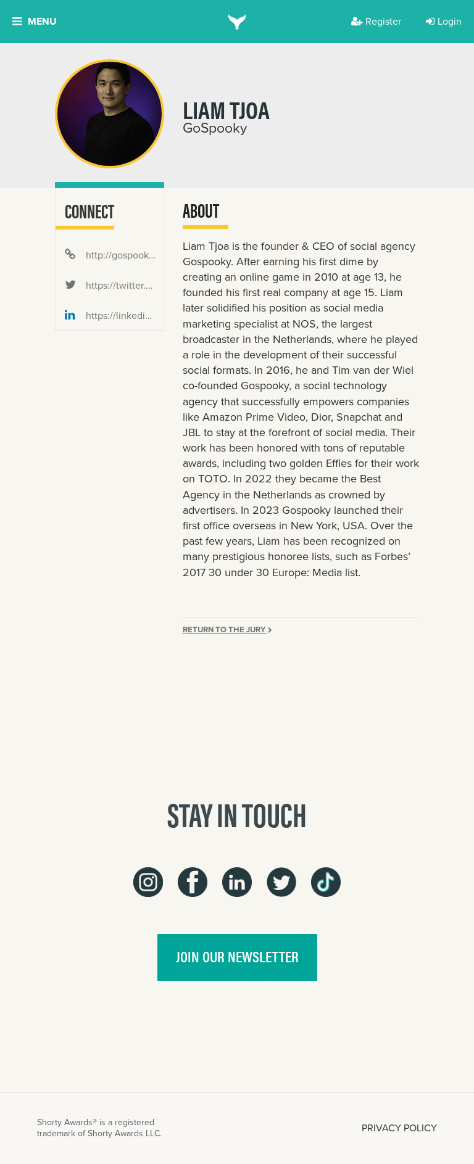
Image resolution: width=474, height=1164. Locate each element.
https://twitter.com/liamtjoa (123, 285)
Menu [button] (42, 21)
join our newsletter (237, 956)
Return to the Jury (225, 629)
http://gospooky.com (123, 255)
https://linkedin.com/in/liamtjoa (123, 315)
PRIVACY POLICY (399, 1128)
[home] (237, 21)
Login (450, 21)
